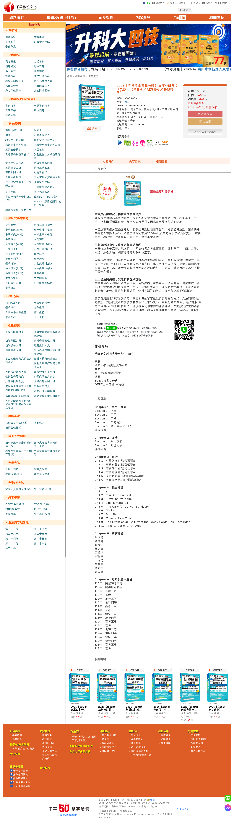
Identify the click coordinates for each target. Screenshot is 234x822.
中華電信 (10, 239)
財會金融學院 (42, 41)
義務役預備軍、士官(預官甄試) (19, 453)
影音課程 (17, 739)
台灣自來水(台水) (44, 249)
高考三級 (10, 61)
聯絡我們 (73, 815)
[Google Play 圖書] (120, 143)
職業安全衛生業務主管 (18, 209)
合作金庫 (39, 307)
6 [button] (154, 65)
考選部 (105, 739)
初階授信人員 (13, 345)
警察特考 (10, 105)
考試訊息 (47, 739)
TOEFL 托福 (41, 504)
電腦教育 (10, 41)
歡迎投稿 (45, 768)
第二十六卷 (12, 533)
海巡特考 (10, 76)
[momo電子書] (134, 143)
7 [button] (158, 65)
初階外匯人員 (13, 340)
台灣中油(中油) (43, 229)
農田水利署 (12, 258)
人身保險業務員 (14, 332)
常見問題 (136, 735)
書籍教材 (17, 735)
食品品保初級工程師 (17, 154)
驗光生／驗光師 (14, 140)
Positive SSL (183, 809)
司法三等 (10, 110)
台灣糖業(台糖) (43, 244)
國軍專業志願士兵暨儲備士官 (18, 444)
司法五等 (10, 115)
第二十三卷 (40, 538)
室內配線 (10, 191)
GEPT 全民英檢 (14, 504)
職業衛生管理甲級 (16, 144)
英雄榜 (46, 758)
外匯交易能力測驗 (44, 376)
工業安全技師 (13, 149)
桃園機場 (39, 273)
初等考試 (10, 66)
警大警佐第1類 (42, 489)
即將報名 (47, 735)
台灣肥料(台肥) (14, 253)
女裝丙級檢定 (13, 177)
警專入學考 (40, 469)
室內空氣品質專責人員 (47, 177)
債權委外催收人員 (44, 340)
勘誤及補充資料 (139, 751)
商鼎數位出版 (109, 735)
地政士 (9, 135)
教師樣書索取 (198, 751)
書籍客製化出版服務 (81, 745)
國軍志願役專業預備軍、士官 (46, 444)
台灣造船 (39, 258)
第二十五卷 (40, 533)
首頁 (69, 76)
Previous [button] (71, 43)
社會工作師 (40, 172)
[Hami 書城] (150, 143)
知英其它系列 (42, 514)
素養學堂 (39, 37)
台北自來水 (12, 249)
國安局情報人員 (43, 81)
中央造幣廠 (12, 278)
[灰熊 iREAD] (157, 143)
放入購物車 (205, 113)
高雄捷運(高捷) (14, 273)
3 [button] (142, 65)
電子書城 (166, 743)
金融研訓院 (108, 743)
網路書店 (17, 18)
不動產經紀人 (42, 135)
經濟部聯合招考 (43, 224)
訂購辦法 (196, 735)
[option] (148, 45)
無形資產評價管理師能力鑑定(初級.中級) (18, 388)
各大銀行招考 (42, 302)
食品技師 (39, 149)
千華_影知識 (79, 740)
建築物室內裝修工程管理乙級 (18, 184)
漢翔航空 (39, 253)
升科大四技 (12, 469)
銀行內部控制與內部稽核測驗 (47, 352)
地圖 (152, 800)
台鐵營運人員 (13, 282)
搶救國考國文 (20, 778)
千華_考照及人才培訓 (84, 736)
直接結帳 (205, 121)
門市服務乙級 (42, 167)
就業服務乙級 (13, 167)
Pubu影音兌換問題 (141, 754)
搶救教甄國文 (20, 774)
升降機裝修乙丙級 (44, 187)
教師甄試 (39, 422)
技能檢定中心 (109, 747)
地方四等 (10, 71)
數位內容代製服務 (80, 751)
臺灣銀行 (10, 307)
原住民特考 (12, 85)
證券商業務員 (42, 386)
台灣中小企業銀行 (16, 312)
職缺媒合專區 (109, 751)
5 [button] (150, 65)
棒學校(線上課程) (61, 18)
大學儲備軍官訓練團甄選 (47, 453)
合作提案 (64, 815)
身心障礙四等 (13, 90)
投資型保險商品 (14, 376)
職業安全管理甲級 (44, 140)
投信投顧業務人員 (16, 371)
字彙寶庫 (10, 514)
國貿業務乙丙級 (43, 162)
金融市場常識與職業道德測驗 (47, 334)
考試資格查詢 (49, 754)
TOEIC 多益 (12, 509)
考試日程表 (48, 743)
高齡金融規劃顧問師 (17, 396)
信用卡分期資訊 (199, 739)
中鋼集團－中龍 (43, 234)
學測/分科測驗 (13, 474)
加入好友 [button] (111, 328)
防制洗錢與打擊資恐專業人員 (47, 365)
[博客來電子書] (127, 143)
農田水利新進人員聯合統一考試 (203, 69)
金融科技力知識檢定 (46, 358)
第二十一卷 (40, 543)
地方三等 (39, 66)
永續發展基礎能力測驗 (47, 396)
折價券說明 (197, 743)
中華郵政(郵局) (14, 229)
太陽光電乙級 (42, 191)
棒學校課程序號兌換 (23, 748)
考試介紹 (47, 747)
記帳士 (38, 130)
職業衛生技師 (42, 182)
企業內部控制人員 (44, 381)
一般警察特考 (42, 105)
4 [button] (146, 65)
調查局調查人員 (14, 81)
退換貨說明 (137, 739)
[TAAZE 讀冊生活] (142, 143)
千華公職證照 (20, 770)
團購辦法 (196, 747)
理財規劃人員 (42, 345)
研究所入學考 (42, 474)
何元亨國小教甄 (22, 786)
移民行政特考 (42, 76)
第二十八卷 (12, 529)
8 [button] (162, 65)
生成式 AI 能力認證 (45, 196)
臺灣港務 (10, 263)
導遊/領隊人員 (13, 130)
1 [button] (134, 65)
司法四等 (39, 110)
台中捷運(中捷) (43, 268)
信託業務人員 (13, 350)
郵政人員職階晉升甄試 (18, 489)
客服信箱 (136, 743)
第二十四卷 (12, 538)
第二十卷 (10, 548)
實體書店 (166, 735)
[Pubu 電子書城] (164, 143)
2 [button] (138, 65)
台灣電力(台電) (14, 244)
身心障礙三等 (42, 85)
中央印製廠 (40, 278)
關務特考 (39, 71)
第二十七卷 (40, 529)
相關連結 (217, 18)
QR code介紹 (138, 747)
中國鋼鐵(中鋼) (14, 234)
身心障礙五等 (42, 90)
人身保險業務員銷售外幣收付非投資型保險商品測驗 (18, 404)
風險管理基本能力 (44, 371)
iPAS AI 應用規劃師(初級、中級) (47, 203)
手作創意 (10, 46)
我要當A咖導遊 (21, 782)
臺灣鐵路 (10, 287)
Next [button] (226, 43)
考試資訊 (143, 18)
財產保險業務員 (14, 381)
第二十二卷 (12, 543)
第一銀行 (39, 312)
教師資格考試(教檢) (16, 422)
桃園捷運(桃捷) (14, 268)
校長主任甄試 (13, 427)
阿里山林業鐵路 (43, 282)
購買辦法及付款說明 (205, 132)
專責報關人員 (13, 172)
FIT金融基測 (12, 302)
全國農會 (10, 224)
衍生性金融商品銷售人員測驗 (18, 360)
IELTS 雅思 (41, 509)
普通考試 (39, 61)
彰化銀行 (10, 317)
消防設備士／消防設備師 (47, 156)
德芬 (127, 101)
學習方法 (10, 37)
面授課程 (105, 18)
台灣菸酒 (39, 239)
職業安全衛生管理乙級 (47, 144)
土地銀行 (39, 317)
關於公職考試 (49, 751)
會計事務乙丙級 (14, 162)
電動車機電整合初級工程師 (18, 198)
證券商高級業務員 (44, 391)
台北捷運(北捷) (43, 263)
